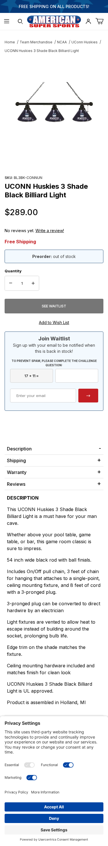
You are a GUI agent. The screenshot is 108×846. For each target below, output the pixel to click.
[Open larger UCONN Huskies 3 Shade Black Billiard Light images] (54, 102)
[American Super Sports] (54, 20)
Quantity (13, 271)
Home (10, 42)
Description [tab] (19, 449)
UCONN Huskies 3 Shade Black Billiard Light (42, 51)
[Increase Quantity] (33, 283)
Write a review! (49, 230)
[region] (54, 160)
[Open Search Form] (20, 21)
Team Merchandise (36, 42)
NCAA (62, 42)
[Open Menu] (7, 21)
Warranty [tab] (16, 472)
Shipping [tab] (16, 460)
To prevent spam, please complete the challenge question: (54, 363)
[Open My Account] (88, 21)
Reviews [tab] (16, 484)
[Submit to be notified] (88, 395)
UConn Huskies (84, 42)
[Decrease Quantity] (10, 283)
